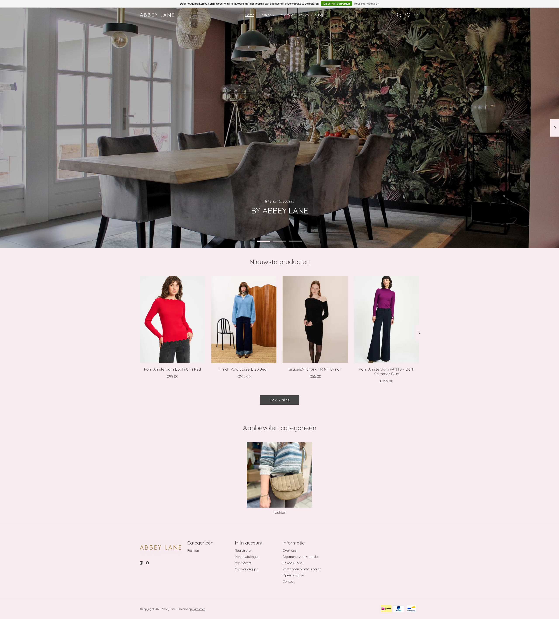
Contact (289, 581)
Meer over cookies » (366, 3)
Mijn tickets (243, 563)
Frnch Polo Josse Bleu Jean (244, 368)
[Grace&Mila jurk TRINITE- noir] (315, 319)
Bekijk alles (280, 399)
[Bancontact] (411, 609)
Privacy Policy (293, 563)
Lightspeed (198, 609)
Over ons (290, 550)
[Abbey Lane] (157, 15)
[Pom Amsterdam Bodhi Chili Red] (172, 319)
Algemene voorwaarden (301, 557)
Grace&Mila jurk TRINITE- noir (315, 368)
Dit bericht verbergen (336, 3)
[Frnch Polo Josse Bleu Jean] (243, 319)
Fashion (279, 512)
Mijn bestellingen (247, 557)
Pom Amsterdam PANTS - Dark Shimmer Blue (386, 371)
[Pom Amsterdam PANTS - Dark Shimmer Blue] (386, 319)
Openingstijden (294, 575)
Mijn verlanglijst (246, 569)
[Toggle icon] (399, 15)
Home (249, 15)
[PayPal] (398, 609)
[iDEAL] (386, 609)
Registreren (243, 550)
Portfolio (286, 15)
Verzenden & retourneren (302, 569)
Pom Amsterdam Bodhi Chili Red (172, 368)
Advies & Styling (310, 15)
